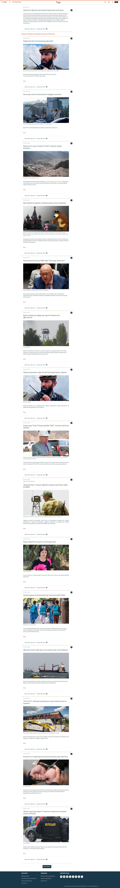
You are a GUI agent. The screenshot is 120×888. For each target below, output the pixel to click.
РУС (105, 2)
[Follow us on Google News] (61, 877)
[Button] (30, 29)
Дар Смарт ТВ (44, 880)
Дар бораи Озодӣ (25, 876)
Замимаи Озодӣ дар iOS (46, 878)
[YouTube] (109, 2)
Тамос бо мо (24, 883)
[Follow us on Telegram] (76, 877)
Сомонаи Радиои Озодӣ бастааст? (29, 878)
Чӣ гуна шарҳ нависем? (27, 880)
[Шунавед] (113, 2)
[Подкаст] (82, 877)
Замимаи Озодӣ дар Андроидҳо (48, 876)
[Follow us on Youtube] (67, 877)
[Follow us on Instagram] (70, 877)
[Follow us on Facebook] (64, 877)
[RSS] (79, 877)
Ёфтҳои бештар (47, 866)
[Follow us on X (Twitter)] (73, 877)
